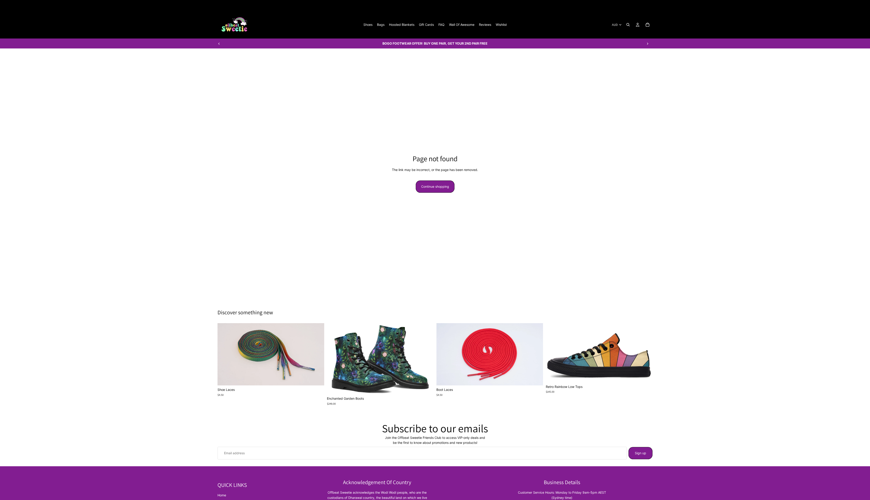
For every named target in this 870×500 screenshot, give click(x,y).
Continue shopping (435, 186)
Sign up (640, 453)
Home (222, 495)
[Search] (628, 25)
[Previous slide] (219, 43)
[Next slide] (647, 43)
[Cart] (647, 25)
